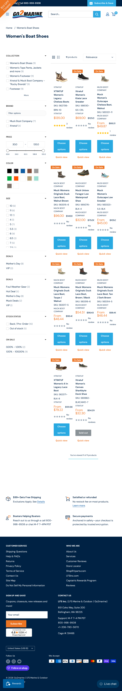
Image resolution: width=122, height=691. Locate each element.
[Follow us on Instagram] (14, 661)
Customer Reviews (76, 561)
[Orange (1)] (16, 178)
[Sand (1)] (29, 178)
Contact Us (12, 575)
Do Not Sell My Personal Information (25, 585)
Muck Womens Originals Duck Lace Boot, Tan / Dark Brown (105, 292)
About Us (71, 551)
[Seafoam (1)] (36, 178)
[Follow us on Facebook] (8, 661)
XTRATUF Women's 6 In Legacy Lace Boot (61, 385)
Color (9, 163)
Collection (12, 55)
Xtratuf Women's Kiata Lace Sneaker (81, 96)
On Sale (10, 339)
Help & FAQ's (13, 556)
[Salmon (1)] (22, 178)
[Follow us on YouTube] (19, 661)
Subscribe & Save (103, 3)
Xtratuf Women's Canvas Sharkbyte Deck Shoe (81, 387)
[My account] (107, 14)
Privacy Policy (13, 566)
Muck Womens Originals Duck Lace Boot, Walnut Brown (61, 195)
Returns (10, 561)
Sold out (83, 432)
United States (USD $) (18, 648)
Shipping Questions (16, 551)
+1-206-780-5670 (68, 627)
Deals (9, 256)
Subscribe (16, 623)
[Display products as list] (58, 57)
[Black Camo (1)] (16, 171)
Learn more (79, 505)
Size (8, 198)
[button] (9, 9)
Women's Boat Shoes (28, 27)
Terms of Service (15, 571)
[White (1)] (16, 186)
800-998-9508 (67, 622)
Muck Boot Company (102, 88)
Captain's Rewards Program (81, 580)
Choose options (61, 146)
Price (9, 137)
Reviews (70, 585)
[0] (113, 14)
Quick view (61, 157)
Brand (9, 106)
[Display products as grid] (53, 57)
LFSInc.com (72, 575)
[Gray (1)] (36, 171)
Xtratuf (58, 87)
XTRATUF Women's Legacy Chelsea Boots (61, 96)
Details (41, 501)
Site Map (10, 580)
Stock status (13, 316)
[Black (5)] (9, 171)
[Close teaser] (18, 3)
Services (70, 556)
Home (9, 27)
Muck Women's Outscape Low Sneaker (105, 195)
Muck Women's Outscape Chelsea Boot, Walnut (104, 101)
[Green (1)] (9, 178)
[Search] (97, 14)
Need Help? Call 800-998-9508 (23, 3)
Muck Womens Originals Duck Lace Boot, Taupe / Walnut (61, 294)
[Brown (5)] (29, 171)
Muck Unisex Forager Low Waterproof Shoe (82, 195)
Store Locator (73, 566)
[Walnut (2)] (9, 186)
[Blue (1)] (22, 171)
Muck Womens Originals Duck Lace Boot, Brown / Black (83, 292)
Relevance (91, 57)
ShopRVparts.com (76, 571)
